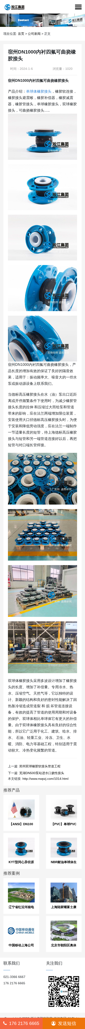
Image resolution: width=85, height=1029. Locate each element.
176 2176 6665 (24, 1023)
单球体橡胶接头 (38, 91)
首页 (21, 33)
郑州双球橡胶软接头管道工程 (40, 766)
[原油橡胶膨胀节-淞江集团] (12, 7)
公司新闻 (34, 33)
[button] (78, 7)
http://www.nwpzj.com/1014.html (45, 778)
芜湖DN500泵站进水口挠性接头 (41, 773)
